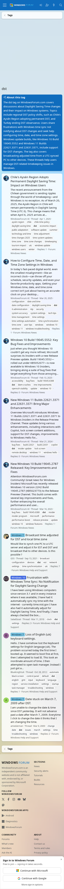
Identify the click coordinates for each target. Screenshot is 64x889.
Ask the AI (7, 852)
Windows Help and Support (33, 570)
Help (36, 839)
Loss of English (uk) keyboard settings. (31, 636)
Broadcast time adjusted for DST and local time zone (34, 537)
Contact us (39, 843)
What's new (7, 843)
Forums (6, 839)
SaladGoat (16, 619)
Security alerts (41, 770)
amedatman (17, 725)
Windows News (18, 253)
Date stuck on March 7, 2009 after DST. (34, 701)
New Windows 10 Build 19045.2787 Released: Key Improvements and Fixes (34, 468)
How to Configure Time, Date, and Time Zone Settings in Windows (34, 262)
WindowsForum (14, 827)
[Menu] (5, 5)
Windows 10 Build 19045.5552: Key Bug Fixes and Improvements (34, 342)
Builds (37, 779)
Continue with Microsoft (34, 870)
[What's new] (54, 5)
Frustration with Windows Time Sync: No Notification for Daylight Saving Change (35, 581)
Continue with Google (34, 878)
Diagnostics (11, 821)
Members (6, 848)
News (37, 766)
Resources (39, 784)
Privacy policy (41, 852)
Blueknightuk (17, 672)
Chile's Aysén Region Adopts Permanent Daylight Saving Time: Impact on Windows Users (33, 181)
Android (10, 815)
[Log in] (40, 5)
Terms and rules (42, 848)
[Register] (47, 5)
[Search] (60, 5)
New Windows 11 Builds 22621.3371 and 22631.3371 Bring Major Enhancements (35, 404)
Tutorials (38, 775)
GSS (13, 558)
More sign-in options (32, 884)
